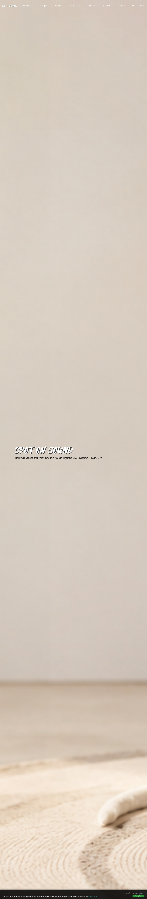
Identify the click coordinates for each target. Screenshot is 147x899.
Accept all (138, 896)
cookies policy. (93, 896)
